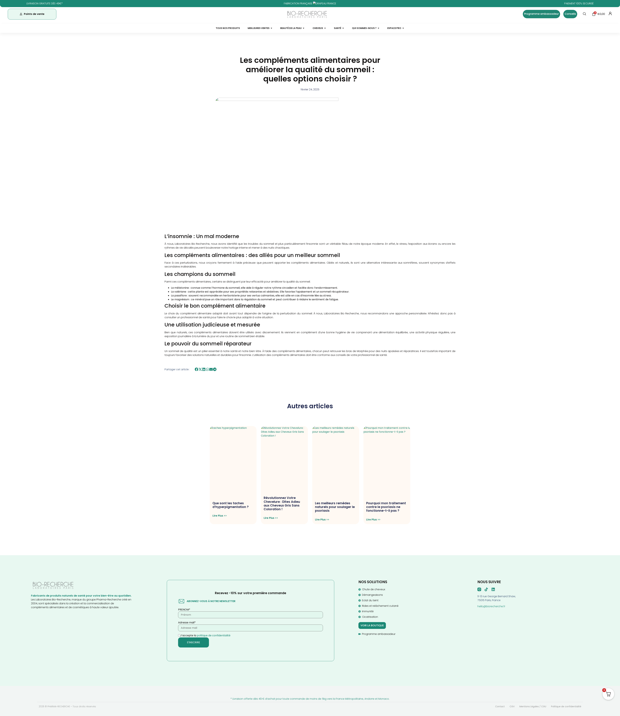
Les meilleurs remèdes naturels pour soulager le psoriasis (335, 507)
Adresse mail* (187, 622)
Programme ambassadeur (541, 14)
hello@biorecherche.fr (491, 606)
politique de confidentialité (213, 635)
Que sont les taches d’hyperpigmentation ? (230, 505)
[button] (196, 369)
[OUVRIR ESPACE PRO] (403, 28)
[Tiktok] (486, 589)
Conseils (570, 14)
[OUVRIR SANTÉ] (343, 28)
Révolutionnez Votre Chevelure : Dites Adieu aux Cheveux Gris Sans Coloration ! (282, 503)
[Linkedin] (493, 589)
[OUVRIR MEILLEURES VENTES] (271, 28)
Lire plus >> (219, 515)
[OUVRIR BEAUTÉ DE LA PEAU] (303, 28)
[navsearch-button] (584, 14)
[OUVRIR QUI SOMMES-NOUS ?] (378, 28)
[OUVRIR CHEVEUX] (325, 28)
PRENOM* (184, 609)
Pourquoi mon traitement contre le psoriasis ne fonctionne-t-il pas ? (386, 507)
